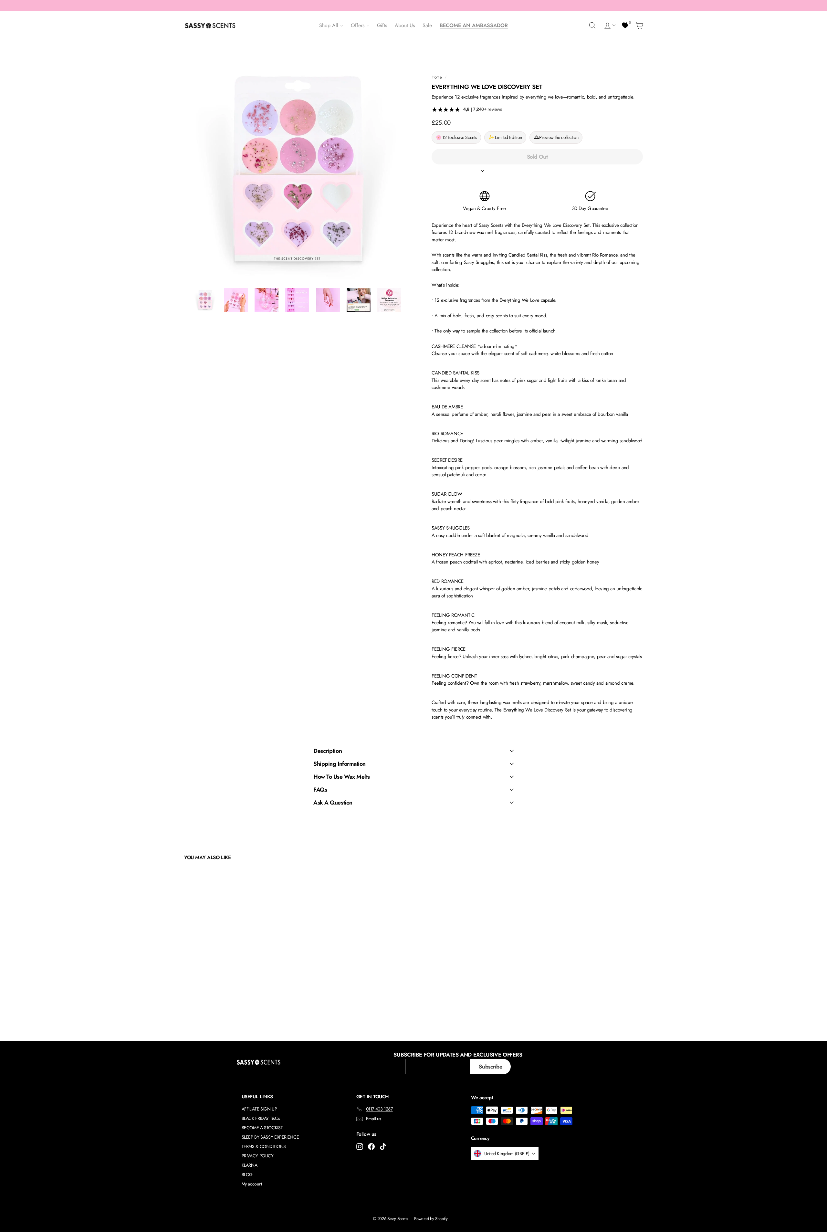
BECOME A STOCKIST (262, 1127)
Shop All (329, 25)
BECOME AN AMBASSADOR (474, 25)
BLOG (247, 1174)
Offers (358, 25)
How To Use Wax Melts (341, 777)
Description (327, 751)
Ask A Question (332, 802)
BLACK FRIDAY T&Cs (261, 1118)
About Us (405, 25)
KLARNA (249, 1165)
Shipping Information (339, 764)
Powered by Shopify (430, 1219)
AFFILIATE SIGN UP (259, 1109)
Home (437, 77)
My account (252, 1184)
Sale (427, 25)
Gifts (382, 25)
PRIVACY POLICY (258, 1156)
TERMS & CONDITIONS (264, 1146)
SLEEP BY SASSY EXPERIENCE (270, 1137)
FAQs (320, 789)
